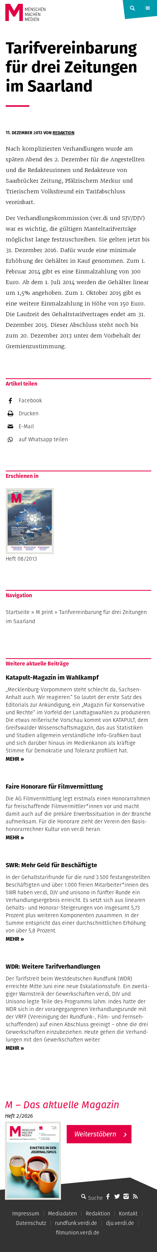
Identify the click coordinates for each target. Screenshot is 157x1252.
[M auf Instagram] (126, 1196)
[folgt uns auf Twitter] (117, 1196)
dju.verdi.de (120, 1223)
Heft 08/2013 (21, 559)
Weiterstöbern (95, 1134)
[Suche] (83, 1196)
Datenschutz (31, 1223)
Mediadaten (62, 1213)
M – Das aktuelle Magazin (62, 1105)
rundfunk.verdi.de (76, 1223)
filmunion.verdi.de (77, 1232)
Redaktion (63, 133)
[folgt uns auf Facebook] (107, 1196)
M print (44, 612)
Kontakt (128, 1213)
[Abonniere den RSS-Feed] (135, 1196)
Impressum (25, 1213)
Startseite (18, 612)
